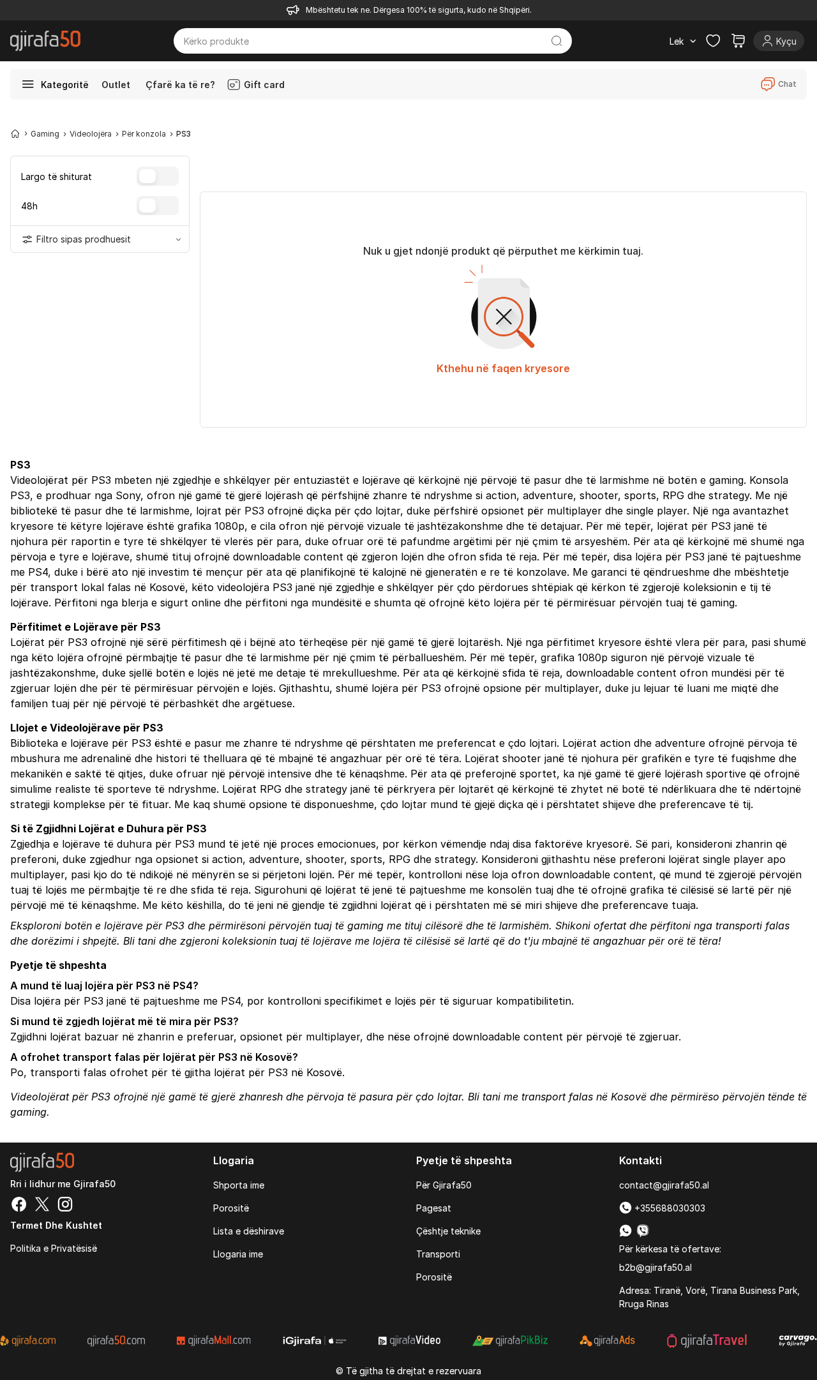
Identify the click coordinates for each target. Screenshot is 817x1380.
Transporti (438, 1254)
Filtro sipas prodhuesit (83, 239)
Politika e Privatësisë (53, 1248)
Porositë (231, 1208)
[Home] (15, 133)
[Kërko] (557, 41)
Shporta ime (238, 1185)
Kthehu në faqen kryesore (503, 368)
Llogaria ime (238, 1254)
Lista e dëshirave (248, 1231)
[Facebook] (19, 1205)
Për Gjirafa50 (444, 1185)
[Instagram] (65, 1205)
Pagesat (433, 1208)
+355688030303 (668, 1208)
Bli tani (139, 940)
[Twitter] (42, 1205)
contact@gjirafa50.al (664, 1185)
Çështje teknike (448, 1231)
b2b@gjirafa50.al (655, 1267)
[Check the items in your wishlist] (713, 41)
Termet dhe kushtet (56, 1225)
